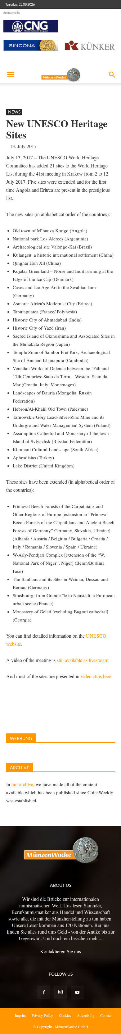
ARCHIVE (19, 767)
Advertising (85, 1015)
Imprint (20, 1015)
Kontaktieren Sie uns (60, 951)
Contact (105, 1015)
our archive (22, 784)
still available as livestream (82, 660)
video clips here (96, 676)
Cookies (65, 1015)
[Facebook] (44, 992)
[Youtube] (77, 992)
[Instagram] (60, 992)
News (14, 111)
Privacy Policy (42, 1015)
